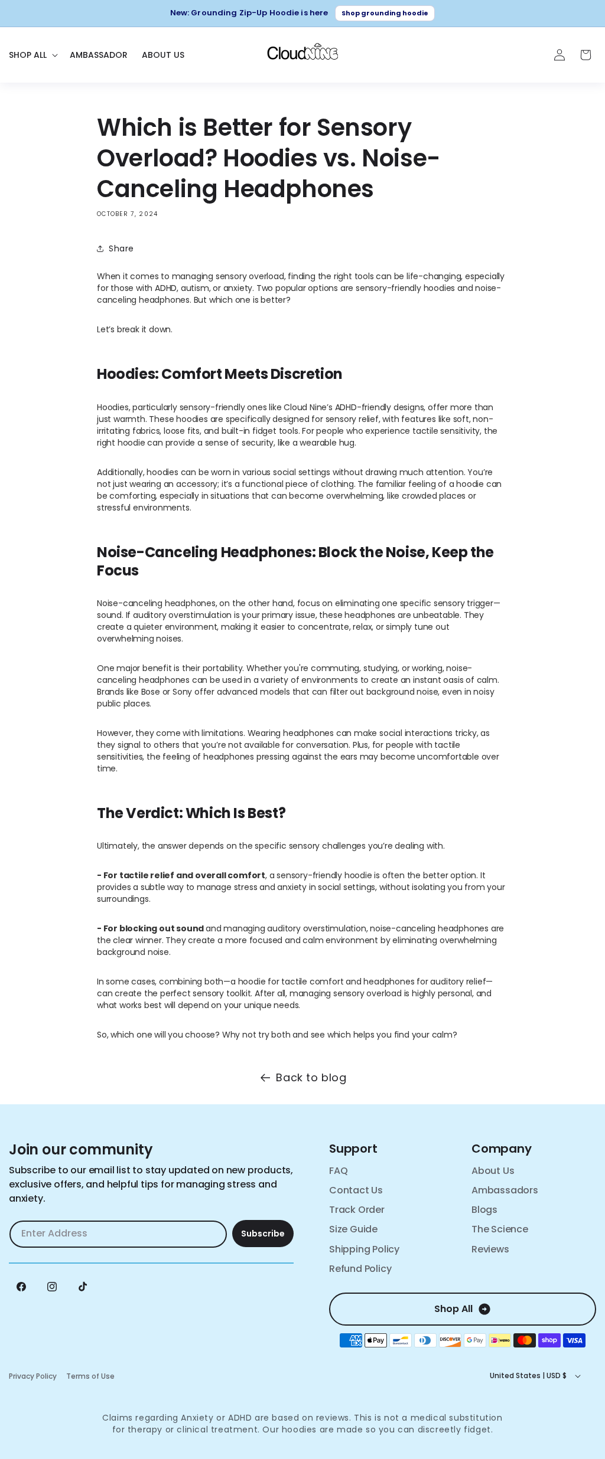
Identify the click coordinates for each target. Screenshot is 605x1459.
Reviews (490, 1249)
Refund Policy (360, 1268)
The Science (499, 1229)
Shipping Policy (364, 1249)
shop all (453, 1309)
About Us (492, 1170)
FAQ (338, 1170)
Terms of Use (90, 1376)
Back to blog (311, 1077)
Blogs (484, 1209)
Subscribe (263, 1233)
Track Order (357, 1209)
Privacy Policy (33, 1376)
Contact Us (356, 1190)
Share (121, 248)
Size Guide (353, 1229)
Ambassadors (504, 1190)
